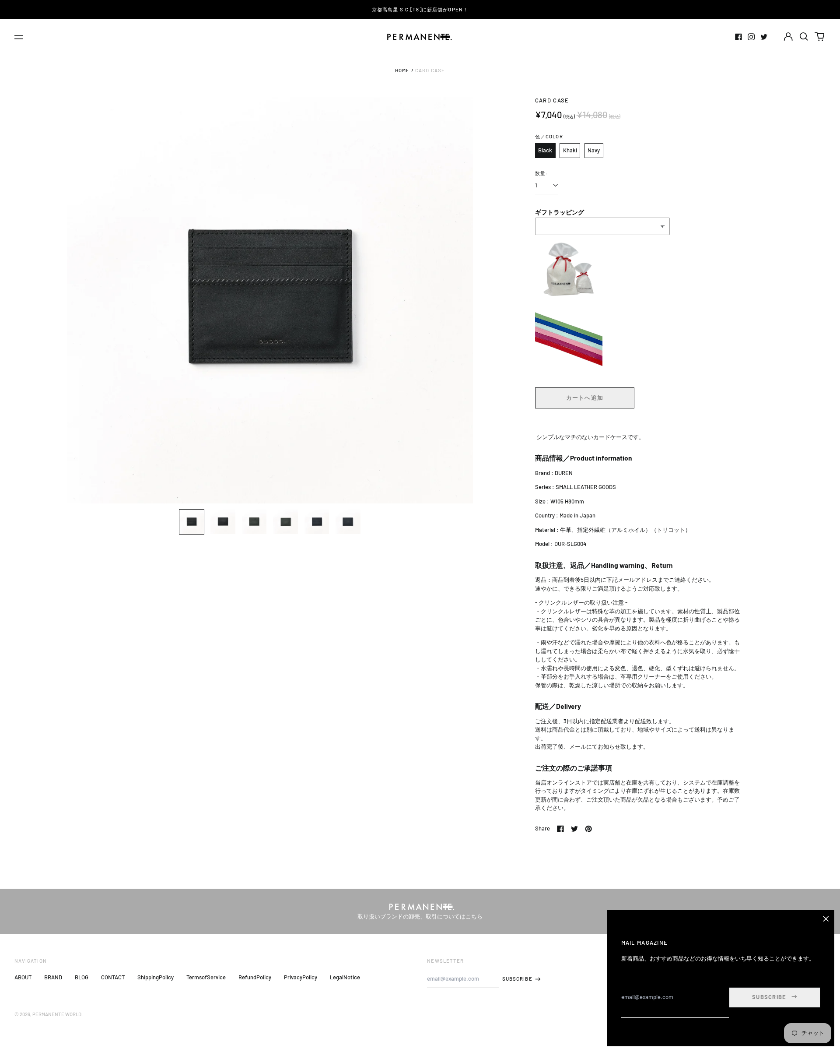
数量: (541, 173)
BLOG (81, 977)
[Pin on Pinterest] (588, 828)
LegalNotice (345, 977)
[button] (804, 36)
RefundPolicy (254, 977)
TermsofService (206, 977)
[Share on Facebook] (560, 828)
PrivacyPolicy (300, 977)
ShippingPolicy (155, 977)
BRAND (53, 977)
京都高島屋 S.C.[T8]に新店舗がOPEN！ (420, 9)
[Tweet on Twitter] (574, 828)
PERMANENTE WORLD (56, 1014)
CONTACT (113, 977)
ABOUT (23, 977)
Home (402, 70)
